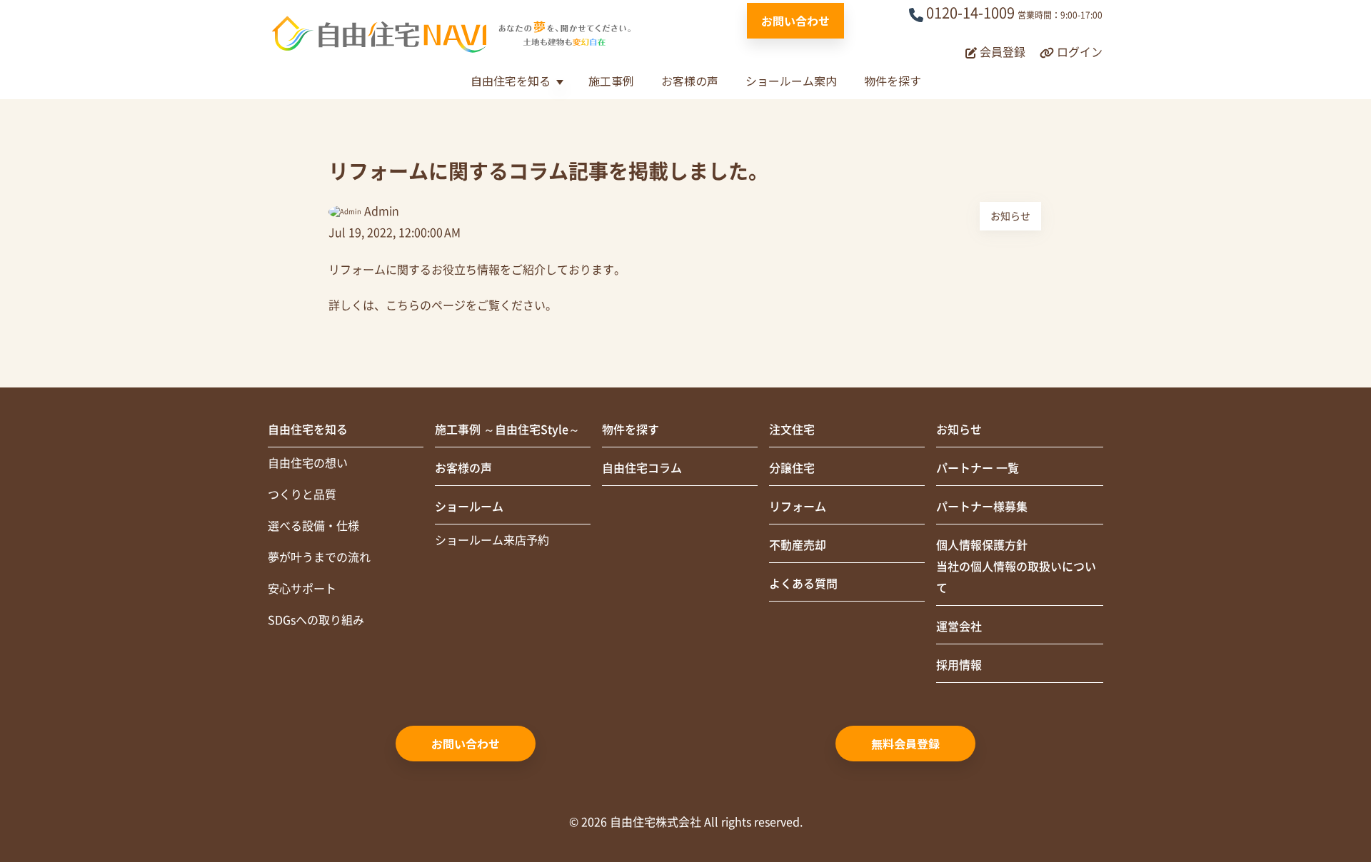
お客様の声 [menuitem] (463, 468)
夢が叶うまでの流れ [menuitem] (319, 557)
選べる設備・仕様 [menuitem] (313, 526)
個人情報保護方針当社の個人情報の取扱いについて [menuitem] (1016, 566)
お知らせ (1010, 216)
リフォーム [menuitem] (797, 506)
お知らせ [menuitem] (959, 429)
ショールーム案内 (791, 80)
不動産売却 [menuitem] (797, 545)
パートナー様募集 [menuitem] (982, 506)
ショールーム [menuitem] (469, 506)
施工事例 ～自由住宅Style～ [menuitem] (507, 429)
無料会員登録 (905, 743)
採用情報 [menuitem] (959, 665)
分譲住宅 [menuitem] (792, 468)
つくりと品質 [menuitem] (302, 494)
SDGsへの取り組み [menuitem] (316, 620)
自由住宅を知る (511, 80)
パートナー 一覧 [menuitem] (977, 468)
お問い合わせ (795, 20)
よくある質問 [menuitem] (803, 583)
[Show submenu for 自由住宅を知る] (559, 82)
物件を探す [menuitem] (630, 429)
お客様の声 (689, 80)
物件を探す (892, 80)
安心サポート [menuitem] (302, 588)
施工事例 (611, 80)
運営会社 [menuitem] (959, 626)
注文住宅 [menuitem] (792, 429)
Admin (381, 211)
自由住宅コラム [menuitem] (642, 468)
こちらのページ (426, 305)
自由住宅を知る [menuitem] (308, 429)
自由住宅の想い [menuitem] (308, 463)
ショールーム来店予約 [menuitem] (492, 540)
